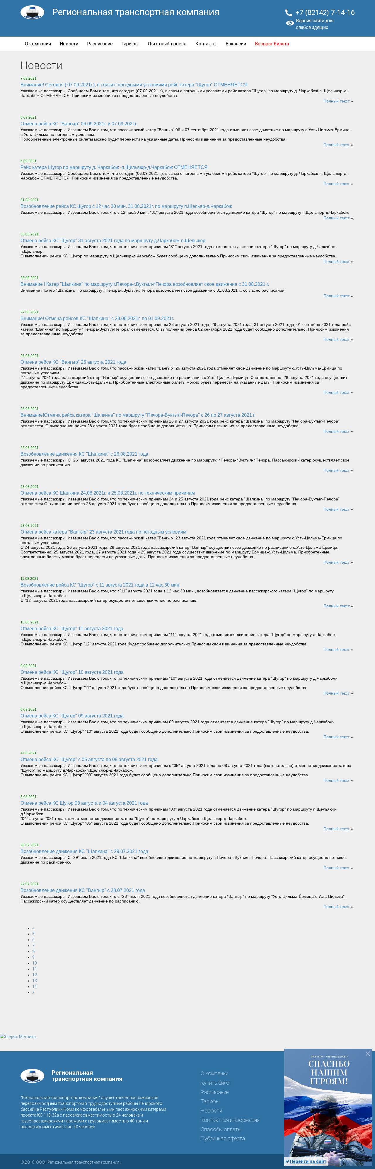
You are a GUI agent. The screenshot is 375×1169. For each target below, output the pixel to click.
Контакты (206, 44)
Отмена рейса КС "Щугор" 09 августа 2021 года (72, 715)
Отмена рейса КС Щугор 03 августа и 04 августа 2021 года (84, 803)
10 (34, 963)
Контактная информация (230, 1120)
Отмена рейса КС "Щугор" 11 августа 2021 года (72, 628)
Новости (69, 44)
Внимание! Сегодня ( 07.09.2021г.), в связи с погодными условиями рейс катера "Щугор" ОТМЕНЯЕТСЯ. (135, 84)
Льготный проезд (167, 44)
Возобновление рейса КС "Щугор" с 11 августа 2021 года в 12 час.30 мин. (100, 584)
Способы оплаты (221, 1129)
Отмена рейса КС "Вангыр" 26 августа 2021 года (73, 362)
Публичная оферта (223, 1138)
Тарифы (130, 44)
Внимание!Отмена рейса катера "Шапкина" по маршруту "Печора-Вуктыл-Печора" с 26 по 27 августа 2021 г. (138, 415)
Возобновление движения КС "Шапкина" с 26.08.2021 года (84, 454)
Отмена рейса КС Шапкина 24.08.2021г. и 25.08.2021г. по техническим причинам (108, 492)
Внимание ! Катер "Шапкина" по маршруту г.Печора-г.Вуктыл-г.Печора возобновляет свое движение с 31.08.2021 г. (145, 284)
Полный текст (336, 101)
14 (34, 986)
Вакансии (236, 44)
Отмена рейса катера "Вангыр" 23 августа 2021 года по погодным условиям (103, 531)
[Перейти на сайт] (328, 1110)
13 (34, 980)
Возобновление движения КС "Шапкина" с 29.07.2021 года (84, 851)
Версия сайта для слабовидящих (314, 24)
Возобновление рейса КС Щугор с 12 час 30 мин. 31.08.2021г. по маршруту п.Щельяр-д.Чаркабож (126, 206)
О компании (38, 44)
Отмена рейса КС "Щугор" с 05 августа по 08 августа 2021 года (89, 759)
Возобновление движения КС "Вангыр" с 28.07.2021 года (83, 890)
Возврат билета (272, 44)
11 (34, 969)
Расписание (100, 44)
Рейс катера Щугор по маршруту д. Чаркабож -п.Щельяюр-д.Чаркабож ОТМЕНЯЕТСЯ (114, 167)
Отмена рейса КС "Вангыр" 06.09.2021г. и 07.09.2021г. (79, 123)
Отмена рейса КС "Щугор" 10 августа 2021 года (72, 672)
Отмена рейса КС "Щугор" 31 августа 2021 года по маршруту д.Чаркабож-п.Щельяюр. (114, 240)
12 (34, 975)
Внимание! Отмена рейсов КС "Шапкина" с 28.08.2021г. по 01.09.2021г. (97, 318)
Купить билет (216, 1083)
